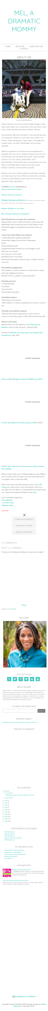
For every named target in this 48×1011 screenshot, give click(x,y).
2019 (6, 791)
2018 (6, 800)
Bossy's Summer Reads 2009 (12, 838)
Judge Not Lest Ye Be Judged (12, 852)
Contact (24, 49)
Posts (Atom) (12, 609)
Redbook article (7, 505)
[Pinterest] (21, 679)
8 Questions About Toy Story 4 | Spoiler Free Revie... (20, 795)
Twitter (13, 187)
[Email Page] (24, 514)
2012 (6, 812)
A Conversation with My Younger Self (14, 854)
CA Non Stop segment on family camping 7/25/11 (19, 423)
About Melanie (7, 500)
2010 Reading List (9, 833)
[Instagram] (27, 679)
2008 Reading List (9, 840)
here (34, 492)
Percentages (8, 858)
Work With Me (36, 46)
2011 (6, 814)
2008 (6, 821)
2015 (6, 805)
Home (7, 46)
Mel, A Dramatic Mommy (24, 21)
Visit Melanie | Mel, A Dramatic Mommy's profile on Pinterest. (20, 722)
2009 (6, 818)
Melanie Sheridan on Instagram (12, 195)
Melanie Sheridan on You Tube (13, 208)
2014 (6, 807)
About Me (19, 46)
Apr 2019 (8, 797)
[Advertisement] (24, 913)
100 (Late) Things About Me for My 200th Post (15, 880)
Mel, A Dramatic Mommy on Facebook (15, 214)
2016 (6, 803)
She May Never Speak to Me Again (14, 850)
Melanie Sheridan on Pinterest (14, 200)
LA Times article (8, 503)
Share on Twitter (24, 526)
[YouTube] (38, 679)
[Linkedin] (32, 679)
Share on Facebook (24, 519)
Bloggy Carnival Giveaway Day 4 (21, 869)
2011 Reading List (9, 831)
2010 (6, 816)
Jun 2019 (8, 793)
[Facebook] (9, 679)
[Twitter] (15, 679)
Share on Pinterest (24, 532)
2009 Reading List (9, 835)
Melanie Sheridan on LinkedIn (12, 189)
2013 (6, 809)
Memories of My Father (10, 856)
